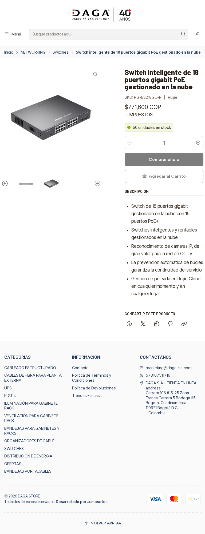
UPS (8, 388)
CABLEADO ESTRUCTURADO (30, 367)
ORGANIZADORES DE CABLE (29, 441)
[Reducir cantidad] (130, 142)
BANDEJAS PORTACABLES (28, 471)
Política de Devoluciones (94, 388)
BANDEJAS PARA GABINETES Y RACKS (32, 431)
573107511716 (158, 375)
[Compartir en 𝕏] (143, 324)
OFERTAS (12, 463)
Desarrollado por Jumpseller (81, 502)
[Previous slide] (6, 184)
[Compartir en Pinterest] (170, 324)
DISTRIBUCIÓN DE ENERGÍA (28, 456)
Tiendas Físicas (86, 395)
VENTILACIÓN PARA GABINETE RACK (31, 418)
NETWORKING (33, 52)
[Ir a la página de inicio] (102, 15)
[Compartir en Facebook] (129, 324)
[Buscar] (183, 34)
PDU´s (10, 395)
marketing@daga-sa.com (169, 367)
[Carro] (198, 34)
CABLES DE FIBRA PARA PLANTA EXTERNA (33, 378)
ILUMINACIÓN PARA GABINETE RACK (31, 406)
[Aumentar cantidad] (198, 142)
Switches (61, 52)
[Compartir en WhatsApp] (156, 324)
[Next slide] (97, 184)
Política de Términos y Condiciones (91, 378)
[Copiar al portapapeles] (184, 324)
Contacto (80, 367)
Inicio (8, 52)
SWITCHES (14, 448)
